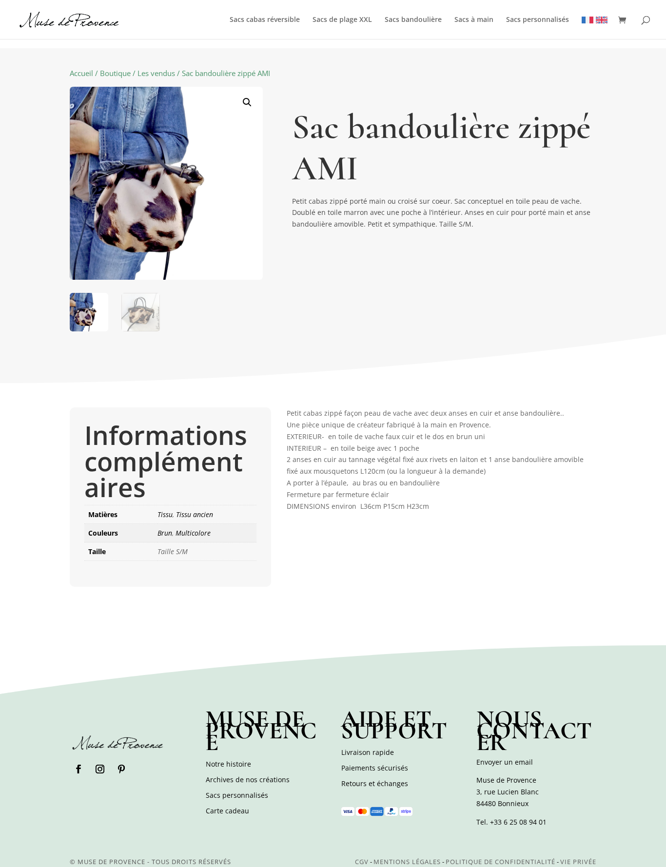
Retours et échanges (374, 783)
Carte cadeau (227, 810)
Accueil (81, 73)
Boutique (115, 73)
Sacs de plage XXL (342, 20)
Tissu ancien (194, 514)
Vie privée (578, 861)
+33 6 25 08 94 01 (518, 822)
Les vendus (156, 73)
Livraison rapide (367, 752)
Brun (164, 533)
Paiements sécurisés (374, 767)
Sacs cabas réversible (265, 20)
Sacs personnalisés (537, 20)
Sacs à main (473, 20)
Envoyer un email (504, 762)
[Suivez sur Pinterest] (121, 769)
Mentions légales (407, 861)
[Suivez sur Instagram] (100, 769)
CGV (362, 861)
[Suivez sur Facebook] (78, 769)
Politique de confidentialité (500, 861)
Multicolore (193, 533)
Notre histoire (228, 764)
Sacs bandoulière (413, 20)
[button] (247, 102)
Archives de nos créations (248, 779)
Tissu (165, 514)
